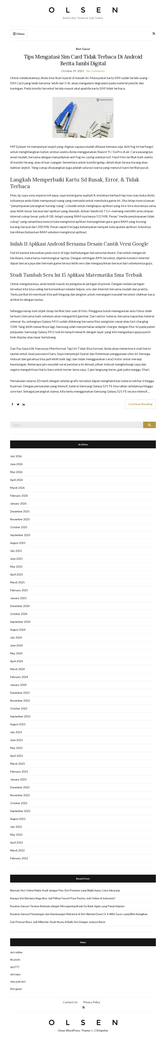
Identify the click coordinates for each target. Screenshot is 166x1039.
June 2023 (16, 740)
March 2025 (17, 582)
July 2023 (16, 732)
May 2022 (16, 834)
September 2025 (20, 535)
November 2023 (20, 700)
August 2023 (18, 724)
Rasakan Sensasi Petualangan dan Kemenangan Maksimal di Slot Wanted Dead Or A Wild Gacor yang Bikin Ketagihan (79, 914)
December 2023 (20, 692)
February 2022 (19, 858)
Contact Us (70, 1002)
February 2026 (19, 495)
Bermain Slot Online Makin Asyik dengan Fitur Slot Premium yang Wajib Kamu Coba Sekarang (65, 890)
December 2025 (20, 511)
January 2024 (18, 684)
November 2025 (20, 519)
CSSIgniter (101, 1030)
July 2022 (16, 826)
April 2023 (16, 755)
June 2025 (16, 558)
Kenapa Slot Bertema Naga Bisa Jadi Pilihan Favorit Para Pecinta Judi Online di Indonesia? (62, 898)
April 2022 (16, 842)
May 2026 (16, 472)
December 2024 (20, 606)
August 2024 (18, 629)
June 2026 (16, 464)
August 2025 (18, 543)
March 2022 (17, 850)
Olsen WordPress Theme (74, 1030)
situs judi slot (18, 981)
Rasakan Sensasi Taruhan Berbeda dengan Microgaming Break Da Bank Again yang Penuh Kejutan (67, 906)
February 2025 (19, 590)
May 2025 (16, 566)
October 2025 (18, 527)
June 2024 (16, 645)
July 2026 (16, 456)
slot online (16, 952)
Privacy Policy (91, 1002)
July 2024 (16, 637)
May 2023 (16, 748)
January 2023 (18, 779)
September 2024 (20, 621)
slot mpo (15, 974)
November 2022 (20, 795)
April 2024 (16, 661)
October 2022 (18, 803)
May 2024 (16, 653)
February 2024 (19, 677)
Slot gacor (16, 988)
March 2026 (17, 487)
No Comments (95, 71)
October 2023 (18, 708)
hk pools (15, 959)
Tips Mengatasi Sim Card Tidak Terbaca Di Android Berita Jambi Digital (83, 60)
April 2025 (16, 574)
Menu (20, 34)
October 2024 (18, 614)
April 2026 (16, 479)
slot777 (14, 967)
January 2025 (18, 598)
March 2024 (17, 669)
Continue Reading (140, 404)
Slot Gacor (83, 49)
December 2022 (20, 787)
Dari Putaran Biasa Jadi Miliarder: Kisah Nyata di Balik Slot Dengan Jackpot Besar (57, 922)
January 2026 (18, 503)
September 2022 (20, 811)
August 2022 (18, 818)
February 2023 (19, 771)
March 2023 (17, 763)
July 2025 (16, 550)
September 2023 (20, 716)
